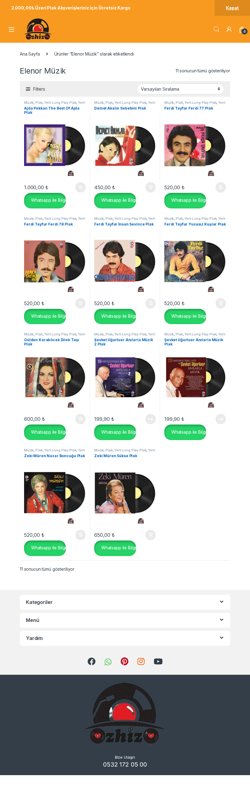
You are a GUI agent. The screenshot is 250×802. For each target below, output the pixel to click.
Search (216, 29)
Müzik (29, 102)
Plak (38, 102)
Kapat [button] (232, 7)
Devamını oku (147, 419)
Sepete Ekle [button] (78, 187)
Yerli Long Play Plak (60, 102)
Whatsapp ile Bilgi (48, 200)
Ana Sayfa (30, 53)
